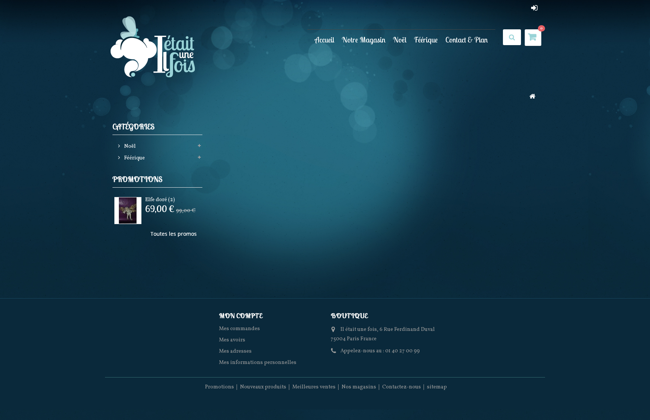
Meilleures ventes (314, 387)
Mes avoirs (232, 340)
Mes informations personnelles (257, 362)
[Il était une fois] (153, 47)
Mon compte (240, 315)
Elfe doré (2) (160, 199)
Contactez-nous (401, 387)
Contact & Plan (466, 39)
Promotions (137, 179)
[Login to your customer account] (534, 8)
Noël (400, 39)
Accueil (324, 39)
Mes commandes (239, 328)
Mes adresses (235, 351)
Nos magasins (359, 387)
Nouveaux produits (263, 387)
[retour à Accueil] (532, 97)
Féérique (426, 39)
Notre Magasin (364, 39)
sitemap (437, 387)
